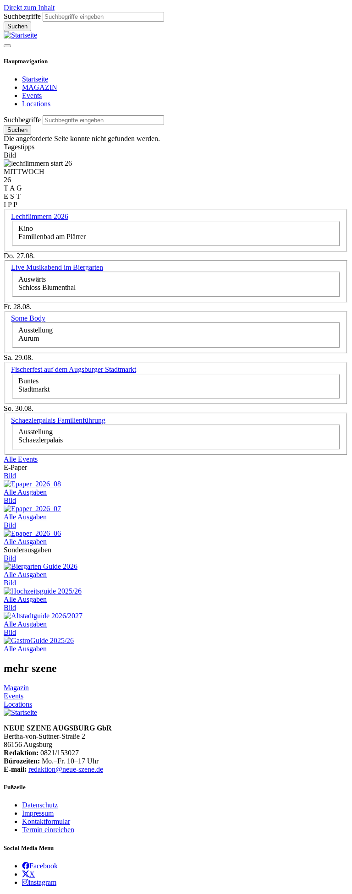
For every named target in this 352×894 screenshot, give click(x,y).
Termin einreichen (48, 830)
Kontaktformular (46, 821)
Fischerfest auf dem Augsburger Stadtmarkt (73, 369)
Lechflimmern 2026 (39, 216)
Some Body (28, 318)
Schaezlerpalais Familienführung (58, 420)
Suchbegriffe (22, 16)
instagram (42, 882)
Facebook (43, 865)
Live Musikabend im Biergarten (57, 267)
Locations (36, 104)
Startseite (35, 79)
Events (32, 95)
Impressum (38, 813)
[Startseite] (20, 35)
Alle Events (21, 459)
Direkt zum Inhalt (29, 7)
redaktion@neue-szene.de (65, 769)
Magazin (16, 688)
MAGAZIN (39, 87)
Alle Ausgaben (25, 492)
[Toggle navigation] (7, 45)
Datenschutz (40, 805)
